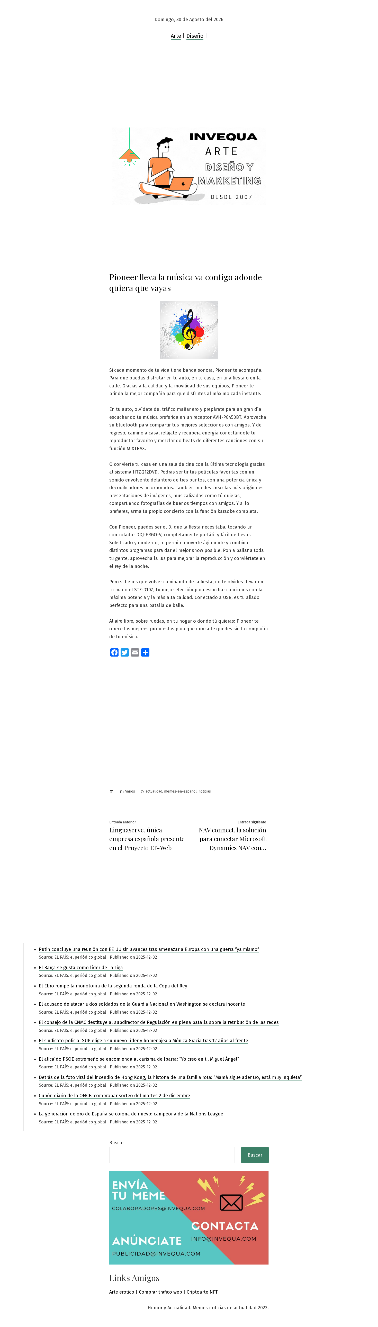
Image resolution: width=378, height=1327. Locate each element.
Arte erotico (121, 1292)
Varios (130, 791)
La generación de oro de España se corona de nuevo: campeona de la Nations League (131, 1114)
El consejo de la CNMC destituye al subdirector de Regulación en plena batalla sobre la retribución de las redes (159, 1022)
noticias (205, 791)
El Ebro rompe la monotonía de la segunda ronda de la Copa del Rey (113, 986)
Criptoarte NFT (202, 1292)
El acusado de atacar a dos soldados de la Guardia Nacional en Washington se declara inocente (142, 1004)
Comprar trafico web (160, 1292)
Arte (176, 36)
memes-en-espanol (180, 791)
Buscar (116, 1143)
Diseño (194, 36)
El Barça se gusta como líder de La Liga (81, 967)
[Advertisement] (189, 89)
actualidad (154, 791)
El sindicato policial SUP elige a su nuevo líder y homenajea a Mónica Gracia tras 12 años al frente (143, 1040)
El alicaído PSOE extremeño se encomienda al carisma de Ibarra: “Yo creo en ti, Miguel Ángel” (139, 1059)
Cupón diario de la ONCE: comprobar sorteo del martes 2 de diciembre (114, 1095)
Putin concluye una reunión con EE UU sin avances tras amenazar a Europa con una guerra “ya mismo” (149, 949)
